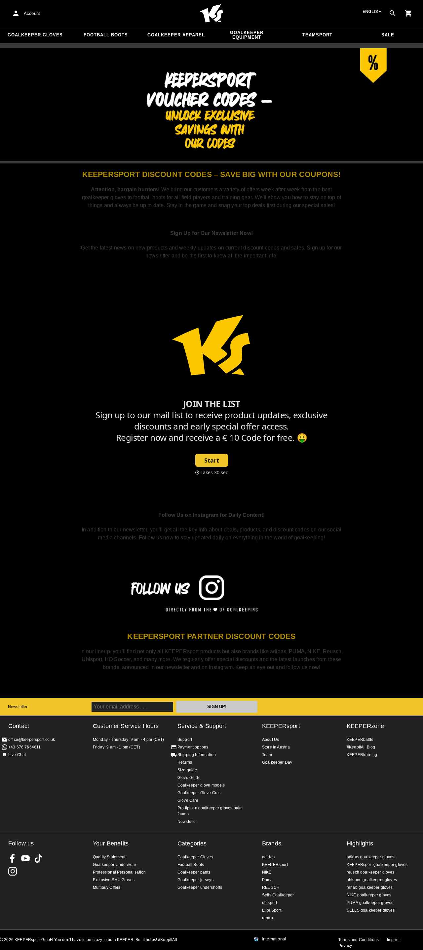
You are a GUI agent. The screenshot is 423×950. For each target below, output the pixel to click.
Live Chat (17, 754)
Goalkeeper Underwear (114, 864)
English (372, 11)
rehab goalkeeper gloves (370, 887)
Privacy (345, 945)
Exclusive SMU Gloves (114, 880)
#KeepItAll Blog (361, 747)
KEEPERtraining (362, 754)
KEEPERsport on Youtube (25, 858)
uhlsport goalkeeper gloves (372, 880)
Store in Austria (276, 747)
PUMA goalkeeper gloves (370, 902)
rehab (267, 918)
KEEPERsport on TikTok (38, 858)
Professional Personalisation (119, 872)
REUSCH (271, 887)
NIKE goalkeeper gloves (369, 895)
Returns (184, 762)
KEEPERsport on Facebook (12, 858)
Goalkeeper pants (193, 872)
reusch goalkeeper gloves (371, 872)
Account (32, 13)
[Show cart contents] (408, 13)
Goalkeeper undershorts (199, 887)
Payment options (192, 747)
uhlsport (269, 902)
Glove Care (188, 800)
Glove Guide (189, 777)
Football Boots (106, 34)
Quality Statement (109, 857)
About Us (270, 739)
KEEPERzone (365, 726)
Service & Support (201, 726)
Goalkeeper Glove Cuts (198, 793)
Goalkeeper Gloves (35, 34)
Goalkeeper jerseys (195, 880)
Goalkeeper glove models (201, 785)
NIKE (267, 872)
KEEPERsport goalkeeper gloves (377, 864)
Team (267, 754)
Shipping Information (196, 754)
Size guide (187, 770)
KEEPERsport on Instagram (12, 871)
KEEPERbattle (360, 739)
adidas (268, 857)
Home (211, 13)
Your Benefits (111, 843)
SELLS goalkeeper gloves (371, 910)
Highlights (360, 843)
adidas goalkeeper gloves (371, 857)
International (274, 939)
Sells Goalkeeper (278, 895)
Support (184, 739)
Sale (387, 34)
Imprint (393, 939)
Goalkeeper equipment (246, 35)
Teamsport (317, 34)
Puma (267, 880)
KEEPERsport (281, 726)
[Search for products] (392, 13)
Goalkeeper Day (277, 762)
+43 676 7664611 (24, 747)
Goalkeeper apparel (176, 34)
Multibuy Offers (106, 887)
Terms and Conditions (358, 939)
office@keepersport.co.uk (31, 739)
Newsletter (18, 706)
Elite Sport (271, 910)
